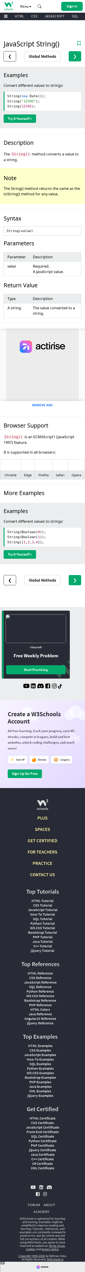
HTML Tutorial (42, 900)
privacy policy (49, 1249)
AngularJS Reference (40, 1018)
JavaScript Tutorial (42, 909)
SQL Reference (40, 986)
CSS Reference (40, 977)
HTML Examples (40, 1045)
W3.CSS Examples (40, 1073)
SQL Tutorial (42, 919)
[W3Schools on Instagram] (54, 686)
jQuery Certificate (42, 1150)
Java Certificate (43, 1154)
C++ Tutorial (42, 946)
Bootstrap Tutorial (42, 932)
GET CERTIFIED (42, 840)
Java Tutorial (42, 941)
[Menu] (6, 16)
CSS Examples (40, 1050)
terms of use (57, 1246)
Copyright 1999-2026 (31, 1256)
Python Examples (40, 1068)
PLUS (42, 818)
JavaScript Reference (40, 982)
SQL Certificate (42, 1136)
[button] (40, 6)
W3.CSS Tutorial (42, 928)
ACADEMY (41, 1211)
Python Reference (40, 991)
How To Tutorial (42, 914)
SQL (75, 16)
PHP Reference (40, 1005)
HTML (19, 16)
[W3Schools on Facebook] (48, 686)
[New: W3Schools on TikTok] (60, 686)
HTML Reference (40, 973)
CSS (34, 16)
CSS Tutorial (42, 905)
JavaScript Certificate (42, 1127)
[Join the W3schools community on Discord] (40, 686)
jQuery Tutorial (42, 950)
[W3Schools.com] (42, 806)
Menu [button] (24, 6)
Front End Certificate (43, 1131)
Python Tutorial (42, 923)
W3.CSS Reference (40, 996)
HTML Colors (40, 1009)
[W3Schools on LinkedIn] (33, 686)
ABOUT (49, 1204)
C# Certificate (42, 1163)
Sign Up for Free (25, 773)
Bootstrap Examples (40, 1077)
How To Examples (40, 1059)
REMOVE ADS (42, 405)
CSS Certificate (42, 1122)
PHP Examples (40, 1082)
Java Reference (40, 1014)
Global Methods (42, 56)
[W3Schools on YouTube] (26, 686)
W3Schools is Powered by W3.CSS (46, 1261)
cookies (30, 1249)
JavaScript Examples (40, 1054)
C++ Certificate (42, 1159)
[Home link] (8, 6)
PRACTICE (42, 863)
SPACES (42, 829)
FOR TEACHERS (42, 852)
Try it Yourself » (20, 118)
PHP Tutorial (42, 937)
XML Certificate (42, 1168)
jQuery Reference (40, 1023)
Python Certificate (43, 1141)
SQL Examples (40, 1064)
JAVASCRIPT (55, 16)
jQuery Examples (40, 1095)
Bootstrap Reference (40, 1000)
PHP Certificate (42, 1145)
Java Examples (40, 1086)
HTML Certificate (43, 1118)
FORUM (34, 1204)
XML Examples (40, 1091)
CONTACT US (42, 874)
